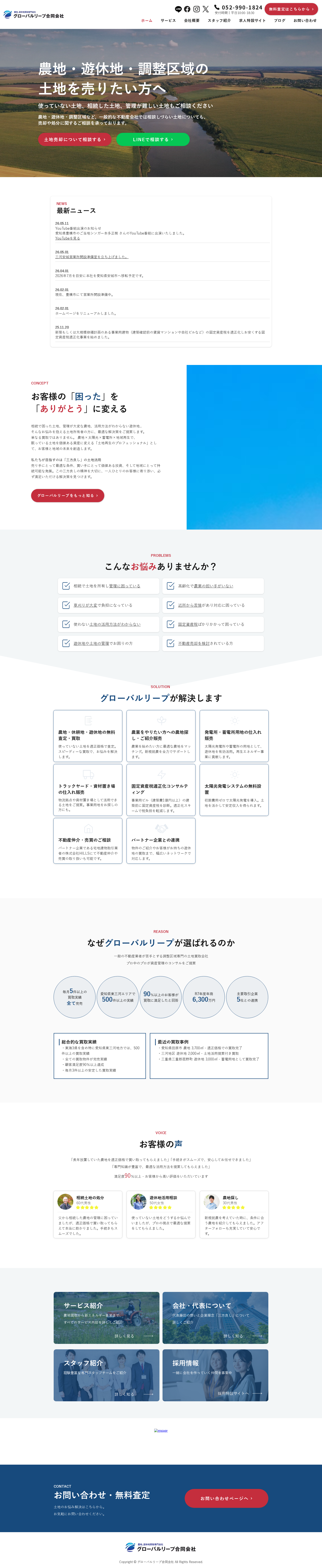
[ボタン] (215, 1318)
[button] (168, 21)
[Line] (178, 9)
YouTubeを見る (67, 238)
